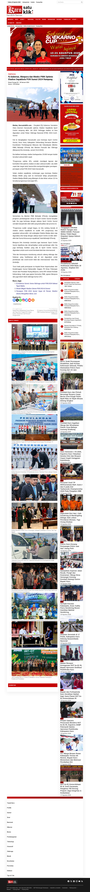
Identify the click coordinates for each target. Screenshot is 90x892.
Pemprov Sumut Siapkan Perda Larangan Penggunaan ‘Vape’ (28, 649)
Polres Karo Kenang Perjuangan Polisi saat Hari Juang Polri (69, 546)
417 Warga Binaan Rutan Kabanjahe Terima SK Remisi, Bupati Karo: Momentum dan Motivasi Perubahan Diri (70, 758)
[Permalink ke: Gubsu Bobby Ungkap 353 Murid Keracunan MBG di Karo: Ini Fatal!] (34, 487)
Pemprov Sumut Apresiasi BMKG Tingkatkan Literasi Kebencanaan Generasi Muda (34, 620)
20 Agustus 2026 (65, 583)
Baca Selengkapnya (65, 185)
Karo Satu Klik (22, 887)
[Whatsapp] (10, 139)
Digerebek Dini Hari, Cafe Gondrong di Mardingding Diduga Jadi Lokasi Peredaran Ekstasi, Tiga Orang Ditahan (71, 517)
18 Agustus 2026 (66, 272)
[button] (81, 2)
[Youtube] (29, 300)
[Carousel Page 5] (76, 203)
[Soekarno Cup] (46, 46)
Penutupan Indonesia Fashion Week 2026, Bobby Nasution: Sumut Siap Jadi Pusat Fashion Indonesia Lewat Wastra (34, 591)
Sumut (10, 84)
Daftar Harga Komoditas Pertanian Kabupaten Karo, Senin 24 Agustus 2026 (71, 333)
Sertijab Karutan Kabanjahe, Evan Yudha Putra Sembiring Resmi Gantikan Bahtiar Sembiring (70, 608)
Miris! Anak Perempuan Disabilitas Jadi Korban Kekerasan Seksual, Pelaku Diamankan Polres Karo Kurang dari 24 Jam (71, 365)
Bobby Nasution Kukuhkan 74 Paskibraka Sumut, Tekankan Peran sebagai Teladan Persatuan (34, 472)
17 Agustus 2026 (65, 764)
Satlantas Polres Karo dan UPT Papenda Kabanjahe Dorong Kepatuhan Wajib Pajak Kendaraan (33, 561)
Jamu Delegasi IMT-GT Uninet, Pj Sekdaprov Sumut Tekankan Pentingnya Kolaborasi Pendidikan (31, 678)
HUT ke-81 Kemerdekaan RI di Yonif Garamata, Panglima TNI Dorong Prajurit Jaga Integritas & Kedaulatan (70, 788)
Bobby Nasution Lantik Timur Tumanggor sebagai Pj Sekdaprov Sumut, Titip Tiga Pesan (34, 531)
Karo (61, 359)
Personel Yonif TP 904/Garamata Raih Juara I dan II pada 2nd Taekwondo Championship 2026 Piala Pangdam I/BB (71, 487)
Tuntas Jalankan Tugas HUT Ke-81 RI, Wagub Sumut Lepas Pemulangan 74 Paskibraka (32, 442)
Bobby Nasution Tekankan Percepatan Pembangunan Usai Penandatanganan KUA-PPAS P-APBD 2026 (33, 352)
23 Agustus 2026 (65, 524)
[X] (17, 300)
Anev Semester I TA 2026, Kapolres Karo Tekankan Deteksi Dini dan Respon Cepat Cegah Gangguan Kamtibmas (71, 456)
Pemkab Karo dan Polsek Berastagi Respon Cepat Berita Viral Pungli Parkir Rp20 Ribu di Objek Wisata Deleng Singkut (73, 319)
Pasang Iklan (25, 889)
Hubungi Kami (16, 889)
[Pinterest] (74, 881)
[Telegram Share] (10, 135)
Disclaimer (65, 887)
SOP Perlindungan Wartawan (40, 887)
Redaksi (9, 889)
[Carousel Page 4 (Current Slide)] (74, 203)
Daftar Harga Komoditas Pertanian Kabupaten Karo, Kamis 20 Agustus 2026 (70, 200)
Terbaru (77, 279)
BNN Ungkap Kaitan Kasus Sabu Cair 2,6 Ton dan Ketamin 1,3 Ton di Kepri (71, 169)
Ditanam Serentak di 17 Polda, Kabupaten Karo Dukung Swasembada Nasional (72, 326)
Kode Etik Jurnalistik (55, 887)
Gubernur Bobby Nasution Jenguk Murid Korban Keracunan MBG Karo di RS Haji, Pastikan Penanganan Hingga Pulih (34, 412)
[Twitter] (71, 881)
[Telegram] (26, 300)
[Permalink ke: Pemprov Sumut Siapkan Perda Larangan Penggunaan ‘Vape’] (34, 634)
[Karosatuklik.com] (20, 11)
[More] (33, 300)
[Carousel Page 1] (67, 203)
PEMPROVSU (12, 74)
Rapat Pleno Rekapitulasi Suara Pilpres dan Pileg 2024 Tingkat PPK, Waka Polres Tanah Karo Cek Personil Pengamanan (23, 312)
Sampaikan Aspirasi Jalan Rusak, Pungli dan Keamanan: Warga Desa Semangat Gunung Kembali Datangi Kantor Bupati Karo (73, 283)
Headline (67, 165)
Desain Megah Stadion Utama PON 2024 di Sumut (33, 288)
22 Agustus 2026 (66, 240)
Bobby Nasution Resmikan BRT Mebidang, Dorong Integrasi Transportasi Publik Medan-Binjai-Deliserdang (33, 382)
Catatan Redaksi (66, 226)
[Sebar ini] (10, 126)
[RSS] (82, 881)
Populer (66, 279)
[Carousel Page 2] (69, 203)
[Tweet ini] (10, 130)
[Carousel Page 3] (72, 203)
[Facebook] (14, 300)
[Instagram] (23, 300)
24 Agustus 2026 (65, 174)
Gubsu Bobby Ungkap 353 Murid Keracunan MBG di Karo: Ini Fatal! (30, 502)
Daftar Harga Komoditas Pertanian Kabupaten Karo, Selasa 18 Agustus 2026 (71, 290)
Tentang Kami (72, 887)
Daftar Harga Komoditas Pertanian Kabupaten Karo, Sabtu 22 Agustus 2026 (71, 312)
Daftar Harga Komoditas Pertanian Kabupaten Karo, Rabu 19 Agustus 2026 (71, 304)
